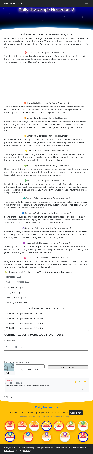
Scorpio (10, 436)
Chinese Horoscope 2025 (17, 281)
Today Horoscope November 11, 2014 (23, 323)
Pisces (83, 436)
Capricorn (47, 436)
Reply (84, 389)
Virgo (71, 425)
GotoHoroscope (13, 3)
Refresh (9, 373)
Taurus (22, 425)
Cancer (46, 425)
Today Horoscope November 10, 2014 (23, 318)
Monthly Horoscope (15, 302)
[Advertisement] (46, 82)
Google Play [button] (75, 412)
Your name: (9, 340)
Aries (9, 425)
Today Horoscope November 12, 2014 (23, 328)
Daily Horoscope (14, 292)
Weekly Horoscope (15, 297)
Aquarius (65, 436)
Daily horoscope (46, 407)
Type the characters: (30, 369)
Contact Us (9, 450)
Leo (59, 425)
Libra (83, 425)
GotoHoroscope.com (76, 447)
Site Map (27, 450)
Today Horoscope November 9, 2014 (23, 313)
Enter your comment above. (17, 362)
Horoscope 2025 (13, 277)
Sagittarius (28, 436)
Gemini (34, 425)
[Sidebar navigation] (87, 3)
